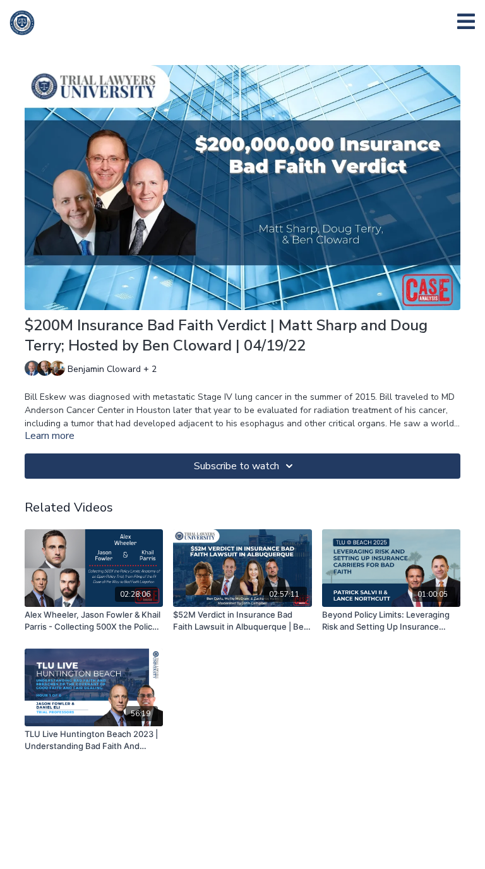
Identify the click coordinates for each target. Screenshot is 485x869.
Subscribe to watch (236, 466)
